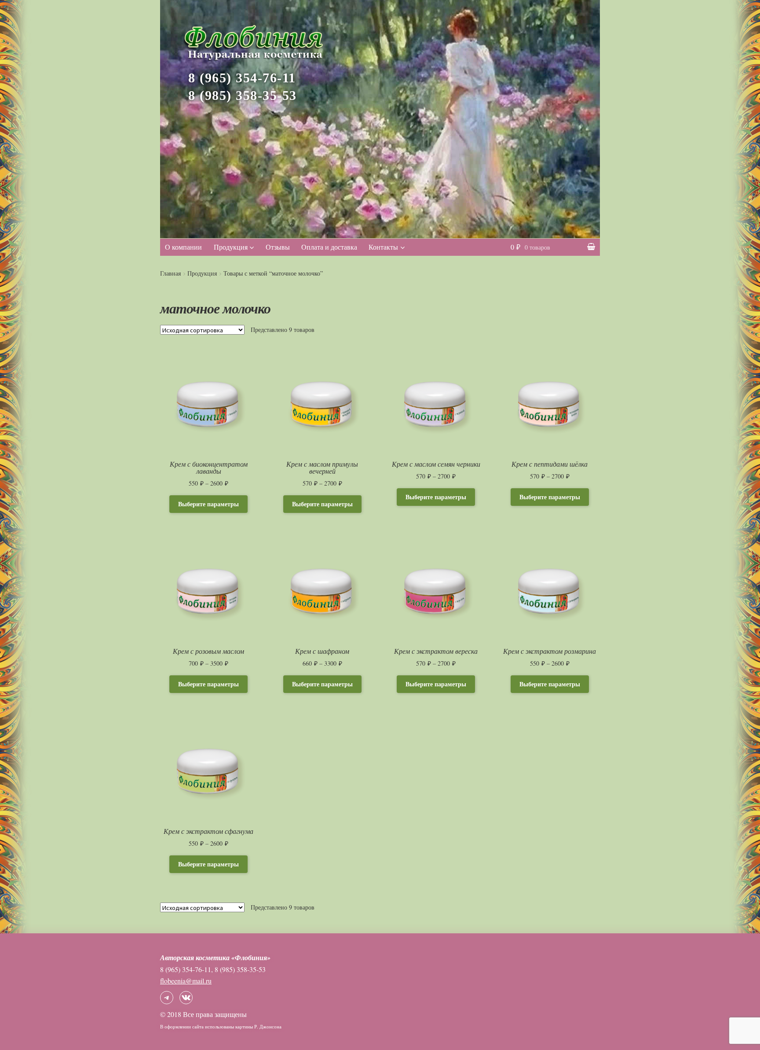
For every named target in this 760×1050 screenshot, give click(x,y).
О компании (183, 246)
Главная (170, 273)
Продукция (231, 246)
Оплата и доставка (329, 246)
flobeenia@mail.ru (186, 980)
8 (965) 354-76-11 (242, 77)
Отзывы (278, 246)
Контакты (383, 246)
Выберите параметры (208, 503)
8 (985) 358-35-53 (242, 95)
